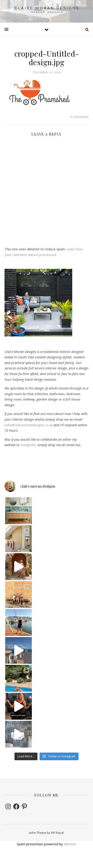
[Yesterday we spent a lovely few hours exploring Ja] (18, 594)
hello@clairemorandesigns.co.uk (29, 425)
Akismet (70, 844)
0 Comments (79, 116)
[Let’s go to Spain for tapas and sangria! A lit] (18, 706)
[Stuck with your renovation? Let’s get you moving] (18, 538)
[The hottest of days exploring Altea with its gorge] (18, 650)
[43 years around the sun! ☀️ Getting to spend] (18, 678)
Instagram (28, 444)
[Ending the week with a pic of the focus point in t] (18, 510)
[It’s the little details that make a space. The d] (18, 566)
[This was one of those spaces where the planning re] (18, 734)
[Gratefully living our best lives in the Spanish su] (18, 622)
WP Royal (57, 833)
